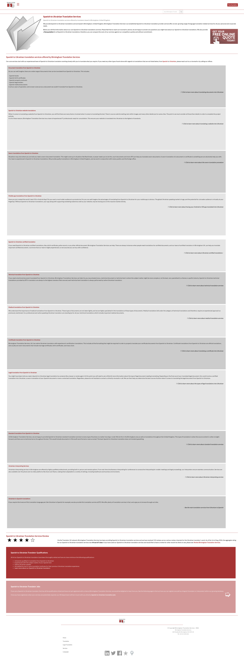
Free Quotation (232, 5)
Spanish (165, 61)
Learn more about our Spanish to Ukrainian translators (32, 568)
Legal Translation (67, 645)
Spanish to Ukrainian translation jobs (103, 595)
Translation (66, 641)
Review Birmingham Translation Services (207, 542)
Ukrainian (173, 61)
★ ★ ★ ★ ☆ (21, 540)
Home (64, 637)
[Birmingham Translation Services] (122, 624)
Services (65, 648)
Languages (66, 652)
